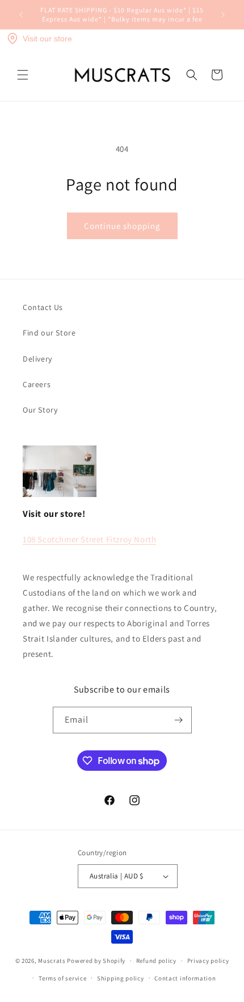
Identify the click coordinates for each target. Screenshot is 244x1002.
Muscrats (52, 961)
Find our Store (49, 333)
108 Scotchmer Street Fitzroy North (89, 539)
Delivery (37, 359)
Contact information (185, 978)
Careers (37, 384)
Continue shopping (122, 225)
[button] (22, 74)
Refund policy (156, 961)
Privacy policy (208, 961)
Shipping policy (120, 978)
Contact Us (43, 307)
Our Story (40, 410)
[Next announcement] (223, 14)
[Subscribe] (178, 720)
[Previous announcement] (21, 14)
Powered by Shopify (96, 961)
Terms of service (62, 978)
